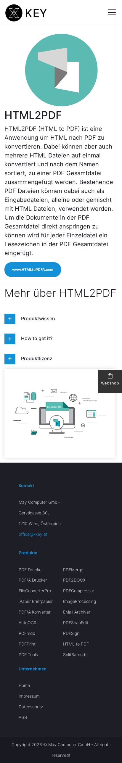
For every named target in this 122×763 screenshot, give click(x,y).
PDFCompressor (78, 590)
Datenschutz (31, 706)
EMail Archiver (76, 611)
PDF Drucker (31, 569)
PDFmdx (27, 633)
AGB (23, 717)
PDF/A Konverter (35, 611)
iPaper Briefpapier (36, 601)
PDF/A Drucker (33, 579)
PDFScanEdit (75, 622)
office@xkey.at (33, 534)
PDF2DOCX (74, 579)
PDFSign (71, 633)
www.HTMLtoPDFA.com (32, 269)
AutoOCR (27, 622)
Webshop (110, 383)
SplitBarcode (75, 654)
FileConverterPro (35, 590)
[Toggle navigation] (109, 12)
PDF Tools (28, 654)
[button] (9, 319)
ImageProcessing (79, 601)
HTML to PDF (76, 643)
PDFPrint (27, 643)
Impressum (29, 695)
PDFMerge (73, 569)
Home (24, 685)
